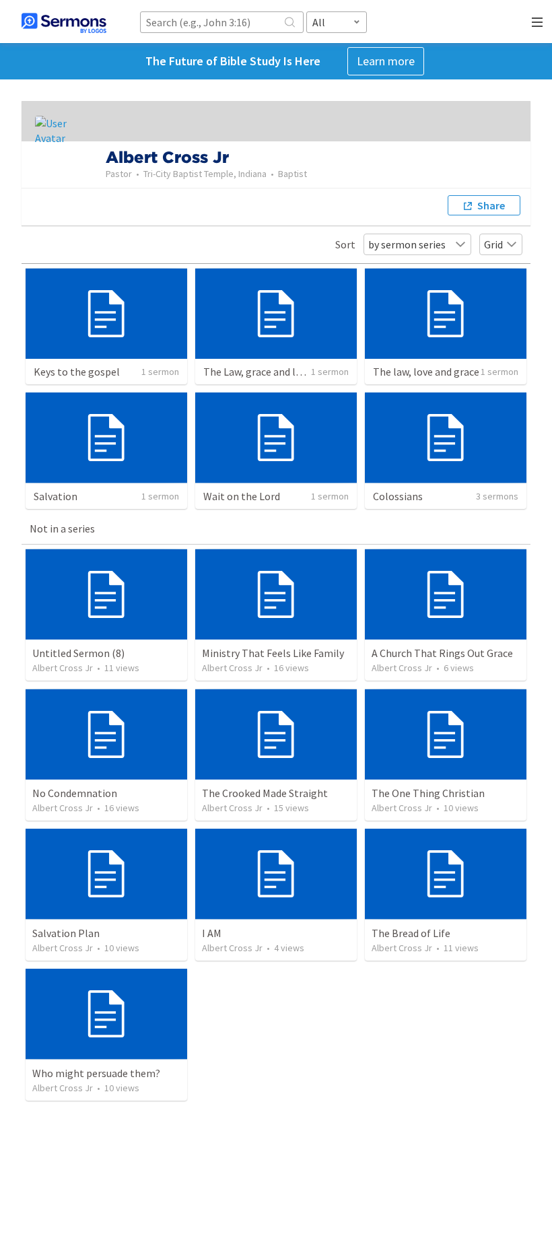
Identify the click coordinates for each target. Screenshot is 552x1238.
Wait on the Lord (241, 496)
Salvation (55, 496)
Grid (493, 244)
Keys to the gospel (77, 371)
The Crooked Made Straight (265, 793)
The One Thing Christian (428, 793)
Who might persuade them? (96, 1073)
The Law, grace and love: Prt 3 (271, 371)
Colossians (398, 496)
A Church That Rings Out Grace (442, 653)
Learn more (386, 61)
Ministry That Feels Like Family (273, 653)
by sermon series (407, 244)
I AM (211, 933)
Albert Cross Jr (62, 668)
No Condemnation (74, 793)
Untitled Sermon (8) (78, 653)
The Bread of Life (411, 933)
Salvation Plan (66, 933)
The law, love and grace (426, 371)
